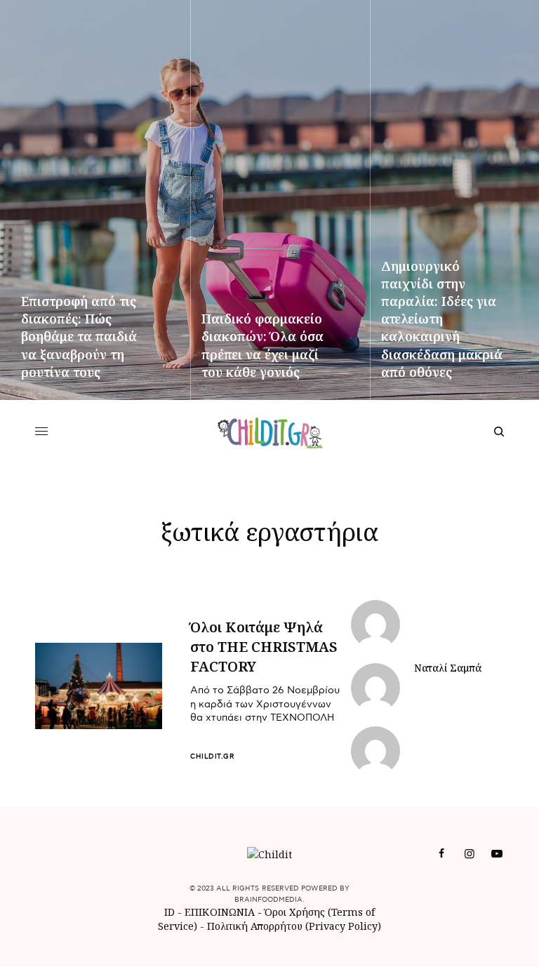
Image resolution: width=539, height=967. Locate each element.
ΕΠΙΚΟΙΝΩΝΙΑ (221, 912)
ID (169, 912)
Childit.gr (212, 756)
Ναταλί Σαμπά (447, 668)
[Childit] (270, 431)
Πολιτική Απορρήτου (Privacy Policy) (294, 926)
